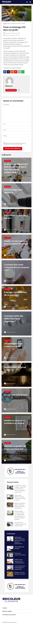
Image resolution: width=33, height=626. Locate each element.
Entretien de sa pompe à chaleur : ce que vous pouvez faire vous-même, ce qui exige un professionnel (20, 489)
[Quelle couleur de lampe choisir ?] (16, 374)
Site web (5, 135)
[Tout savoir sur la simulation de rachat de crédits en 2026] (10, 524)
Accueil (4, 23)
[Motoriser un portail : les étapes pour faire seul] (16, 451)
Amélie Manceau (10, 178)
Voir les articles (11, 90)
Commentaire (6, 104)
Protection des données (9, 614)
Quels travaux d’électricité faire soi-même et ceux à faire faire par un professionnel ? (19, 540)
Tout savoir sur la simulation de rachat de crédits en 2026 (20, 524)
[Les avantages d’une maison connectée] (16, 349)
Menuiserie (7, 186)
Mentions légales (7, 611)
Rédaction (7, 33)
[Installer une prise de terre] (16, 400)
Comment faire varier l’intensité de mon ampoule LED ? (19, 567)
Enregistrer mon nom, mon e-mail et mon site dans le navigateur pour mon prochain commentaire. (14, 144)
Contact (4, 608)
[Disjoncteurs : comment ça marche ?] (16, 221)
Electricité (7, 212)
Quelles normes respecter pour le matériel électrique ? (19, 561)
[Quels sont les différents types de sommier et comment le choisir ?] (10, 496)
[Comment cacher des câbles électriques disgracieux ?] (16, 323)
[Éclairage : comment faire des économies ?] (16, 297)
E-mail (5, 129)
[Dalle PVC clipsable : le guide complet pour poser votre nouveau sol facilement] (10, 504)
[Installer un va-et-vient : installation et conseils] (16, 426)
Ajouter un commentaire (9, 35)
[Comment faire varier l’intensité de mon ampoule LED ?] (16, 272)
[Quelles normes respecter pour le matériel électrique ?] (16, 246)
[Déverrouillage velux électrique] (16, 195)
